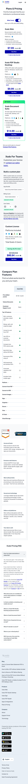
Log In (20, 2)
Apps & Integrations (7, 701)
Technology (5, 718)
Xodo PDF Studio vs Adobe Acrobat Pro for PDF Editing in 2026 (14, 681)
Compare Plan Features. (10, 147)
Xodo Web (5, 689)
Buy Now (14, 52)
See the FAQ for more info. (11, 219)
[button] (5, 206)
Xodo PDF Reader (7, 698)
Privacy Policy (5, 768)
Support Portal (6, 715)
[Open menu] (25, 2)
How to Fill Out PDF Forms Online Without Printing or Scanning (13, 676)
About (3, 712)
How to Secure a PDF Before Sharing (12, 672)
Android (13, 588)
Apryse (11, 726)
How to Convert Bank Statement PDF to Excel (13, 665)
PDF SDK (8, 728)
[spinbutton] (10, 206)
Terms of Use (5, 765)
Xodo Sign (5, 695)
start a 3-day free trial (14, 55)
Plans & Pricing (6, 704)
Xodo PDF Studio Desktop (9, 692)
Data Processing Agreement (9, 777)
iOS (18, 588)
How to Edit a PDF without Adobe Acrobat (13, 669)
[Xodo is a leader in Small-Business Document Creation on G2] (5, 434)
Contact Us (5, 774)
